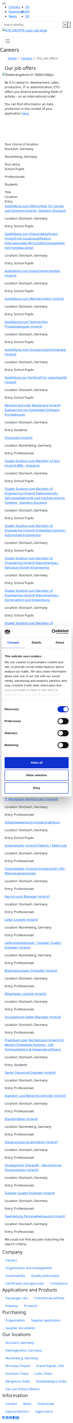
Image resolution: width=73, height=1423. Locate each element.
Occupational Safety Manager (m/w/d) (33, 1017)
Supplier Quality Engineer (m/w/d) (30, 1193)
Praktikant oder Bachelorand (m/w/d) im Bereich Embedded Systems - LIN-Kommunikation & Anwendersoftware (34, 1045)
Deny (36, 788)
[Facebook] (14, 1417)
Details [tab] (36, 642)
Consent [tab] (13, 642)
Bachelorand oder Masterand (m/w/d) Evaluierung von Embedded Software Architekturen (33, 410)
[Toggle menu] (7, 41)
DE (27, 16)
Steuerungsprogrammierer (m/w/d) (31, 1142)
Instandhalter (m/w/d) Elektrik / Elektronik (36, 845)
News (13, 16)
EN (27, 11)
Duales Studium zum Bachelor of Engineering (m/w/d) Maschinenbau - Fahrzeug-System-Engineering (32, 563)
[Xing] (17, 1417)
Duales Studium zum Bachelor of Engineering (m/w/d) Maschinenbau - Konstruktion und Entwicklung (32, 595)
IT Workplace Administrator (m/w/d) (31, 799)
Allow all (36, 762)
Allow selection (36, 775)
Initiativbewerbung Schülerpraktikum (32, 822)
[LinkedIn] (7, 1417)
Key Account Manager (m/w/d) (27, 896)
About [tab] (59, 642)
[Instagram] (4, 1417)
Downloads (17, 11)
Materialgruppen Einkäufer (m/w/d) (31, 970)
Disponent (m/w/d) (19, 438)
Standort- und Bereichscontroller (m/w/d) (35, 1096)
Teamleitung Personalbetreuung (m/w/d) (35, 1216)
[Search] (69, 25)
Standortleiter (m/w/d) (21, 1119)
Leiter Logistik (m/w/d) (21, 920)
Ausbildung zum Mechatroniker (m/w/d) (34, 299)
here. (25, 113)
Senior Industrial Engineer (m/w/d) (30, 1072)
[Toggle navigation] (3, 3)
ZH (27, 7)
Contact (14, 7)
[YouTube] (11, 1417)
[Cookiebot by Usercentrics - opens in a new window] (52, 631)
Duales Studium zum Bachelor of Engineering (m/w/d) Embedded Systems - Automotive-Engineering (36, 530)
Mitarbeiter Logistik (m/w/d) (25, 994)
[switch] (63, 721)
